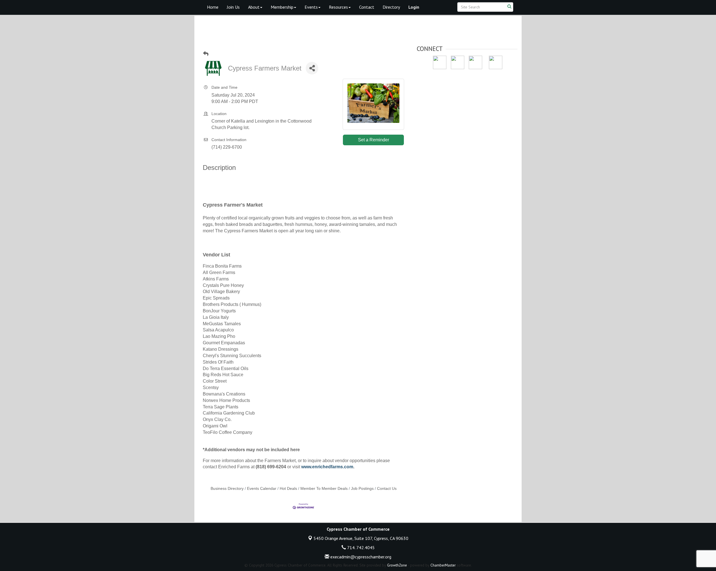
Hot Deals (288, 488)
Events (311, 7)
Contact (366, 7)
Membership (282, 7)
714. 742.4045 (360, 547)
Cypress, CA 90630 (361, 538)
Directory (391, 7)
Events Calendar (261, 488)
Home (212, 7)
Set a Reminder (373, 139)
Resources (338, 7)
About (254, 7)
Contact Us (387, 488)
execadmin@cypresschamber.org (360, 557)
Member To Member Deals (324, 488)
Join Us (233, 7)
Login (413, 7)
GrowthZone (397, 565)
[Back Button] (205, 54)
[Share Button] (312, 68)
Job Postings (362, 488)
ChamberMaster (443, 565)
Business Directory (227, 488)
